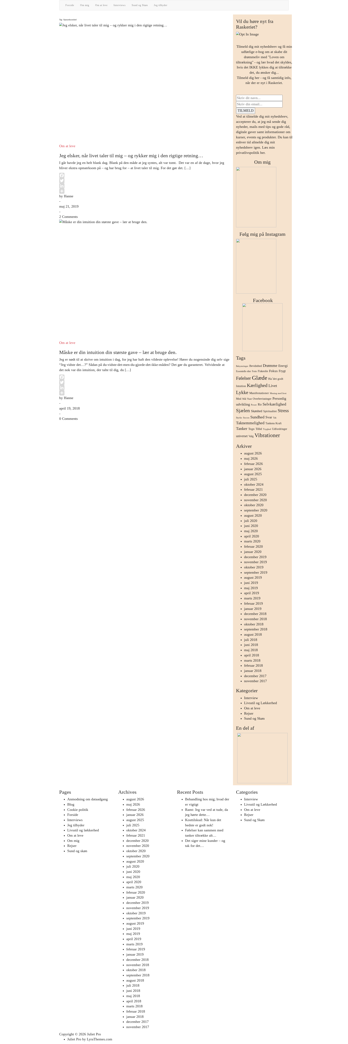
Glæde (259, 378)
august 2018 (253, 634)
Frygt (282, 371)
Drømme (270, 365)
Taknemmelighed (250, 423)
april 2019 (251, 593)
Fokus (273, 371)
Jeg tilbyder (160, 5)
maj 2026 (251, 458)
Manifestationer (259, 393)
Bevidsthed (255, 365)
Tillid (259, 428)
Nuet (249, 398)
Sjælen (243, 410)
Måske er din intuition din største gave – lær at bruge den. (118, 352)
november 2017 (255, 681)
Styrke (239, 418)
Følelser (243, 378)
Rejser (248, 713)
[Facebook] (144, 175)
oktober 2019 (253, 567)
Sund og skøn (77, 851)
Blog (70, 804)
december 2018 (255, 614)
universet (242, 436)
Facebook (262, 300)
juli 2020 (250, 521)
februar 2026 (253, 464)
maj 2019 (251, 588)
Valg (251, 436)
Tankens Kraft (273, 423)
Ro (260, 404)
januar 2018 (252, 671)
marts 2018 (252, 660)
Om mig (84, 5)
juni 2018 (251, 645)
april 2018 (251, 655)
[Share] (144, 191)
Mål (244, 398)
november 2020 (255, 500)
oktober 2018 (253, 624)
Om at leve (101, 5)
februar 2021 (253, 489)
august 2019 (253, 577)
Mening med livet (278, 393)
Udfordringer (279, 428)
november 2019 (255, 562)
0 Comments (68, 419)
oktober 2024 (253, 484)
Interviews (120, 5)
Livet (272, 385)
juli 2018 (250, 640)
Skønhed (256, 411)
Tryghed (267, 429)
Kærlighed (257, 385)
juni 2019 (251, 583)
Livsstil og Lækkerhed (260, 703)
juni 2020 (251, 526)
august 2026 (253, 453)
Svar (268, 417)
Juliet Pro (94, 1034)
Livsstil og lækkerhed (83, 830)
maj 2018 (251, 650)
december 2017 (255, 676)
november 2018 (255, 619)
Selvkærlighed (274, 404)
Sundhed (257, 417)
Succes (246, 418)
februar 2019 (253, 603)
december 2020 (255, 495)
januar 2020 (252, 552)
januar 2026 (252, 469)
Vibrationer (267, 435)
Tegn (251, 428)
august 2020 (253, 515)
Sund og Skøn (140, 5)
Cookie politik (77, 810)
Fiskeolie (263, 371)
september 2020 (255, 510)
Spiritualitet (270, 411)
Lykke (242, 392)
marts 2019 (252, 598)
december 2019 (255, 557)
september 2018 (255, 629)
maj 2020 (251, 531)
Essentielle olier (243, 371)
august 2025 (253, 474)
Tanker (241, 428)
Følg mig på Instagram (262, 234)
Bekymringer (242, 366)
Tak (275, 418)
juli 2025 (250, 479)
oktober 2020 (253, 505)
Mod (238, 398)
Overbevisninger (262, 398)
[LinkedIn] (144, 185)
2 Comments (68, 217)
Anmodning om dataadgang (87, 799)
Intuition (241, 386)
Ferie (254, 371)
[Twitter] (144, 180)
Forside (69, 5)
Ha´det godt (275, 378)
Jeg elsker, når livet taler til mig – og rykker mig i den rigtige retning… (131, 155)
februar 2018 (253, 665)
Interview (251, 698)
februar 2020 (253, 546)
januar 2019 (252, 609)
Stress (283, 410)
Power (254, 405)
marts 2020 (252, 541)
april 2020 (251, 536)
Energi (283, 366)
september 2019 (255, 572)
